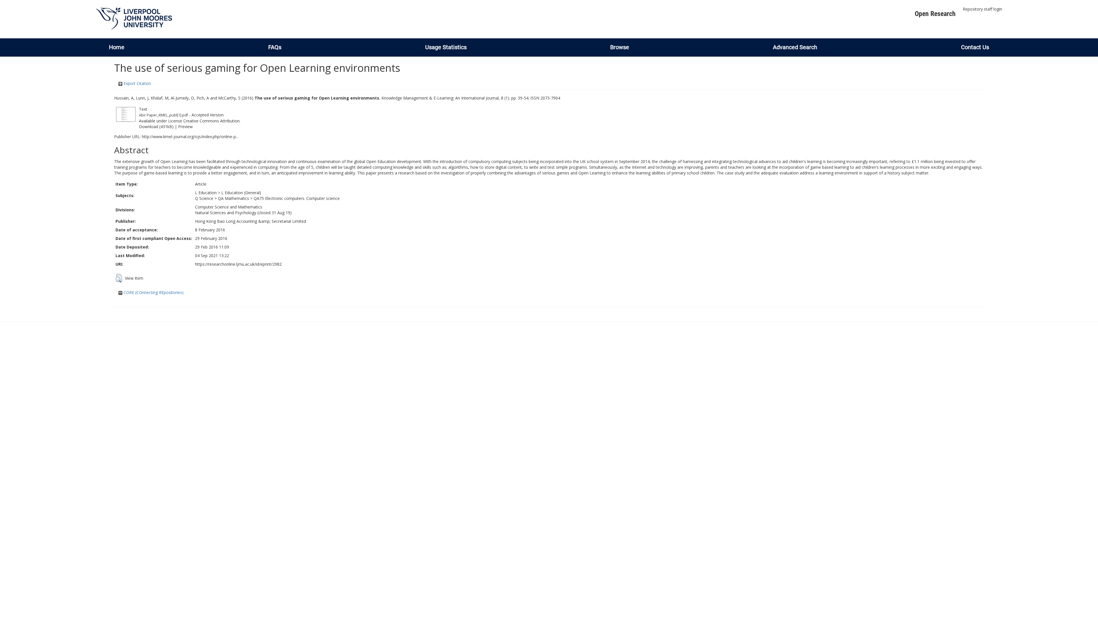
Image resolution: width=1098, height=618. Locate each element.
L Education (206, 192)
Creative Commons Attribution (211, 121)
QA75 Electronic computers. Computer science (297, 198)
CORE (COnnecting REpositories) (153, 292)
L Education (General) (241, 192)
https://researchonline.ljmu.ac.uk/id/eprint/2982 (238, 264)
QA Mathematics (233, 198)
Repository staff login (982, 9)
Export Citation (136, 83)
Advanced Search (795, 47)
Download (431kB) (156, 126)
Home (116, 47)
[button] (119, 278)
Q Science (204, 198)
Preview (185, 126)
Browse (619, 47)
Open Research (935, 14)
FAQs (274, 47)
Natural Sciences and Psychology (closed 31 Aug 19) (243, 212)
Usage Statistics (446, 47)
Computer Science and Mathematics (228, 207)
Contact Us (975, 47)
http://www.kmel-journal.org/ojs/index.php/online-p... (190, 136)
